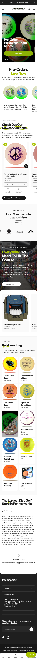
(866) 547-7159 (9, 607)
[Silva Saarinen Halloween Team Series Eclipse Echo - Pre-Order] (15, 92)
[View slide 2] (17, 568)
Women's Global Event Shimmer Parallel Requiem (16, 175)
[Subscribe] (31, 629)
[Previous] (3, 2)
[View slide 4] (22, 568)
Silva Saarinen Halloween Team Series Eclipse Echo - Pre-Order (15, 106)
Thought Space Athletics (11, 172)
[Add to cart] (26, 166)
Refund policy (6, 650)
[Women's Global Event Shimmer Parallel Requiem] (15, 155)
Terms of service (22, 650)
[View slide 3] (20, 568)
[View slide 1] (15, 568)
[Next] (34, 2)
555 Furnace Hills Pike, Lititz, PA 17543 (17, 601)
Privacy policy (14, 650)
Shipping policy (30, 650)
